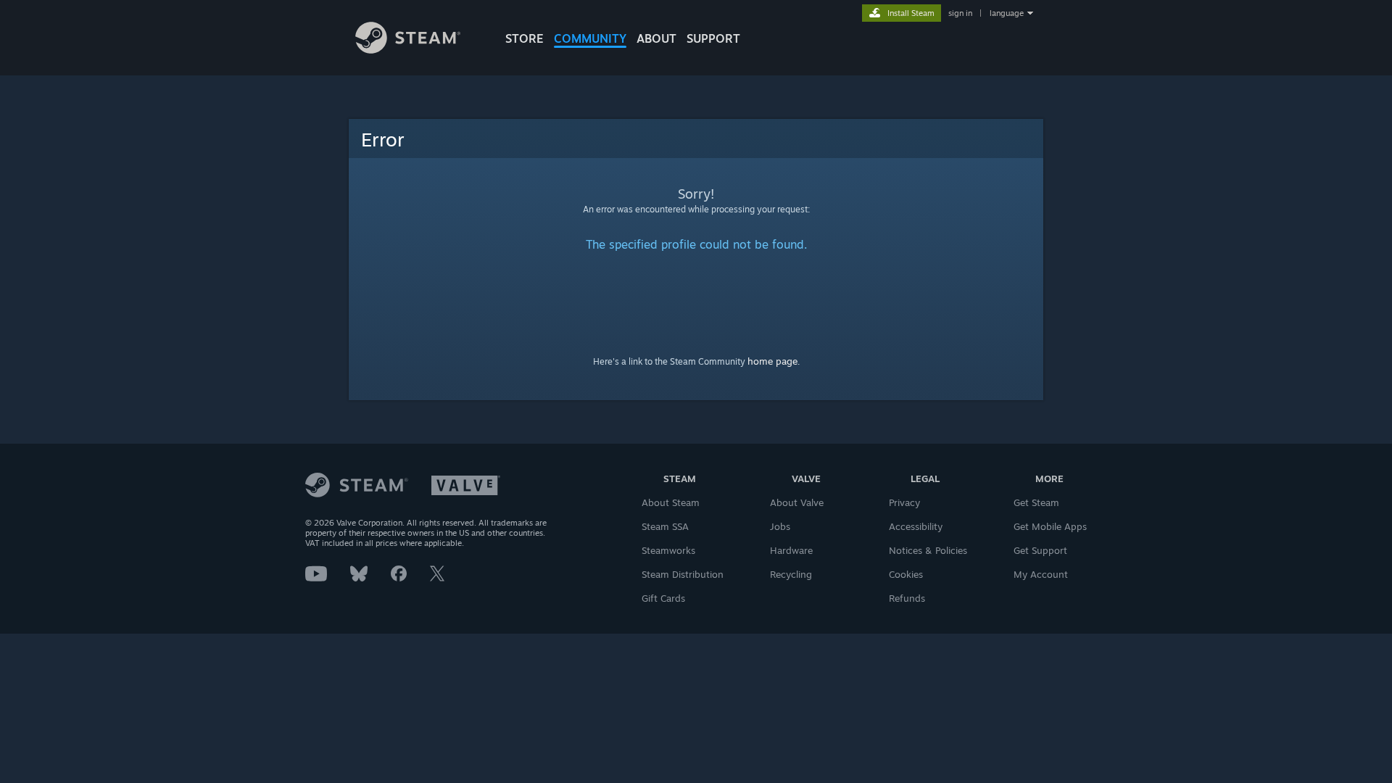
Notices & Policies (928, 550)
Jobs (780, 526)
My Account (1041, 574)
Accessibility (915, 526)
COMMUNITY (590, 38)
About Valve (797, 502)
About (656, 38)
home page (772, 361)
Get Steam (1036, 502)
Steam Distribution (683, 574)
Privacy (904, 502)
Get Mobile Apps (1050, 526)
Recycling (791, 574)
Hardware (791, 550)
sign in (960, 13)
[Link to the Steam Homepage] (407, 50)
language (1007, 13)
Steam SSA (665, 526)
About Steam (671, 502)
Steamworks (668, 550)
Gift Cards (663, 598)
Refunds (907, 598)
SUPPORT (713, 38)
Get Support (1040, 550)
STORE (524, 38)
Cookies (906, 574)
